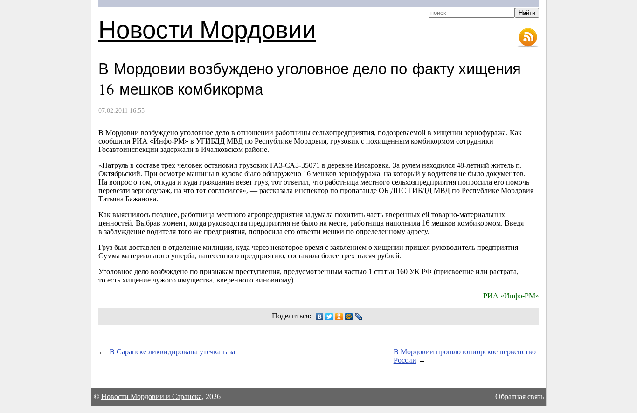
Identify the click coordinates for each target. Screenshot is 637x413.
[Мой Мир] (349, 316)
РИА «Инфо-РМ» (511, 296)
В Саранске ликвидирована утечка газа (172, 352)
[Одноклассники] (339, 316)
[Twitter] (329, 316)
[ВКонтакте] (320, 316)
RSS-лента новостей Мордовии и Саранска (528, 38)
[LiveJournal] (359, 316)
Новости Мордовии (207, 28)
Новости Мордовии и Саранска (151, 396)
